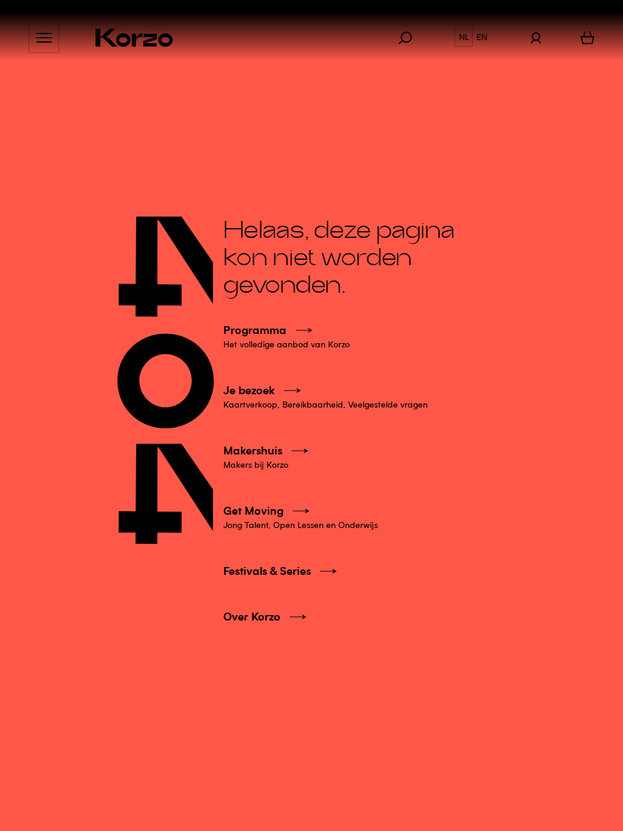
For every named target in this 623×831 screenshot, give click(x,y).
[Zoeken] (411, 37)
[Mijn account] (535, 37)
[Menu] (44, 38)
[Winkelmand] (587, 37)
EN (481, 37)
